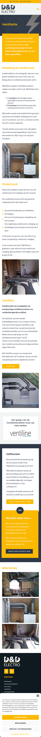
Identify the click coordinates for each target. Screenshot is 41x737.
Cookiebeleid (15, 734)
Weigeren (20, 723)
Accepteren (20, 717)
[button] (38, 696)
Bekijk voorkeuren (21, 729)
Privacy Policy (24, 734)
